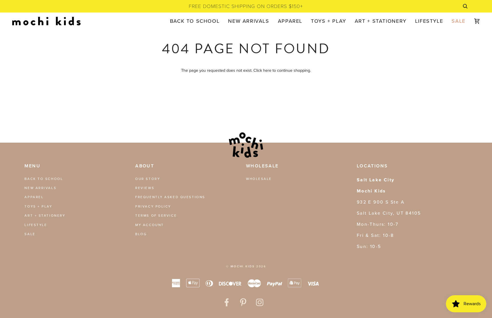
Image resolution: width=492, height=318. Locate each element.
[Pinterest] (243, 302)
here (267, 70)
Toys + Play (38, 206)
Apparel (34, 197)
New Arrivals (40, 187)
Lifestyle (35, 224)
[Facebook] (227, 302)
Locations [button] (372, 166)
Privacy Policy (153, 206)
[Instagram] (260, 302)
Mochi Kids (243, 266)
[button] (290, 21)
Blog (141, 234)
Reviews (144, 187)
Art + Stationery (44, 215)
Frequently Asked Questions (170, 197)
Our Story (147, 178)
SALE (29, 234)
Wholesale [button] (262, 166)
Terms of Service (156, 215)
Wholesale (259, 178)
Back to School (43, 178)
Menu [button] (32, 166)
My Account (149, 224)
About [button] (144, 166)
